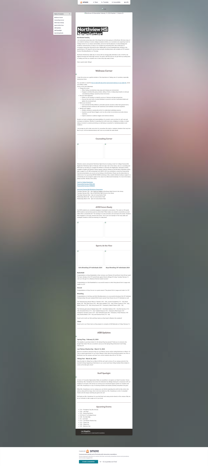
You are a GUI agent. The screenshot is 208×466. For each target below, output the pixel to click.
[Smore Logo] (84, 2)
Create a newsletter (88, 461)
